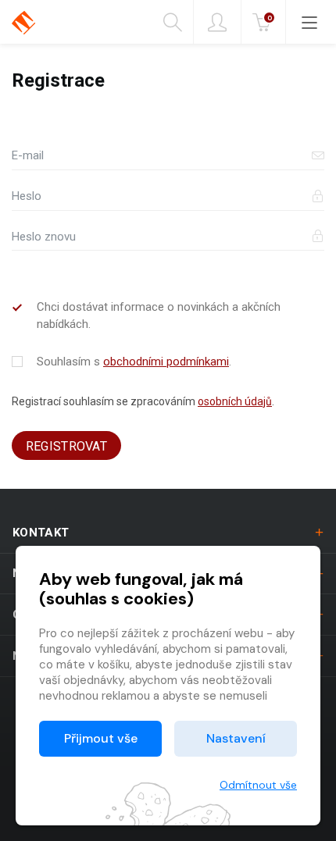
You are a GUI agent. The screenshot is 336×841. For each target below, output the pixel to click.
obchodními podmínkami (166, 362)
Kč (269, 17)
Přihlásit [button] (217, 22)
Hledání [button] (178, 22)
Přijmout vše (101, 738)
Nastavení (236, 738)
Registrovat (67, 446)
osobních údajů (235, 401)
